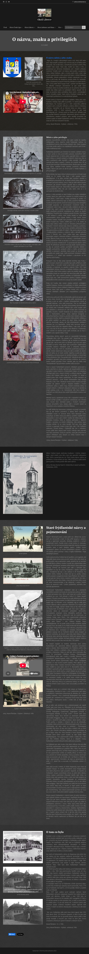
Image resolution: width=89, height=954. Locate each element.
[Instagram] (6, 1)
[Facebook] (4, 1)
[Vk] (9, 1)
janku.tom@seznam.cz (80, 1)
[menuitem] (5, 27)
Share (13, 934)
